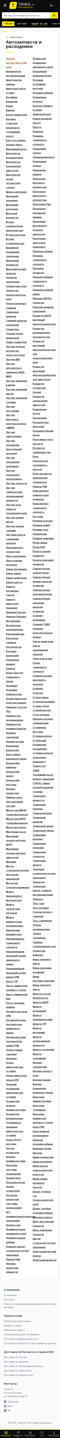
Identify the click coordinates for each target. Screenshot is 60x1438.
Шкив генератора (43, 1157)
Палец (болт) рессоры (13, 1141)
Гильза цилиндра (16, 303)
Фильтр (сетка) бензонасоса (42, 995)
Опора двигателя (16, 1075)
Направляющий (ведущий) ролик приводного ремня (16, 958)
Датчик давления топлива (16, 400)
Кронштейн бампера (13, 765)
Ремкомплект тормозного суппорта (41, 507)
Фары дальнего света (42, 961)
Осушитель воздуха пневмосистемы (15, 1105)
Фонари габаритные (40, 1064)
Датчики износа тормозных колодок (15, 538)
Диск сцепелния (16, 556)
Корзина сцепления (12, 735)
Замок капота (14, 582)
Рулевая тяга (40, 529)
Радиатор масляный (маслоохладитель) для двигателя (43, 373)
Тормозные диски (43, 830)
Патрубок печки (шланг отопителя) (15, 1186)
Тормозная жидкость (39, 798)
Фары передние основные (42, 970)
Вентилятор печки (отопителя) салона (13, 181)
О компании (10, 1295)
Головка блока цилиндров (14, 335)
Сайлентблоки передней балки (42, 592)
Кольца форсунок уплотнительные (16, 700)
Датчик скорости (16, 483)
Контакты (9, 1299)
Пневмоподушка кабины (15, 1240)
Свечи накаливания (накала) (40, 650)
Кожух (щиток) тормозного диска (14, 677)
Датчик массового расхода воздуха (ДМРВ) (16, 421)
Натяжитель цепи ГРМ (16, 1013)
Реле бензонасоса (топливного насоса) (40, 463)
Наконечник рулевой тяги (14, 932)
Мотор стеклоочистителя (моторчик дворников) (17, 872)
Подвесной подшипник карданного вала (43, 62)
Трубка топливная (39, 935)
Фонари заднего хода (42, 1073)
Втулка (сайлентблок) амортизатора (14, 226)
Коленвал (11, 685)
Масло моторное (16, 827)
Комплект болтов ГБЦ (16, 709)
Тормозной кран (42, 813)
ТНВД (36, 770)
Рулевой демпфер (43, 538)
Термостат (39, 766)
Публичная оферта (14, 1330)
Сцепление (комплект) (39, 759)
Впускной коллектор (12, 215)
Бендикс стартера (11, 121)
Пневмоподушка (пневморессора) (16, 1231)
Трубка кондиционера (41, 927)
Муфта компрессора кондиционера (14, 921)
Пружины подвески (38, 270)
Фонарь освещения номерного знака (43, 1088)
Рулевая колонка (43, 520)
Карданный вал (15, 634)
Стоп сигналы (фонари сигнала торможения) (43, 718)
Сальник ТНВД (41, 624)
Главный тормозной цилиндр (12, 312)
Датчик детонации (12, 408)
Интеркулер (13, 621)
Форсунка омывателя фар (42, 1099)
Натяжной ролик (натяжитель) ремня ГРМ (16, 1041)
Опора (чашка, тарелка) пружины (14, 1054)
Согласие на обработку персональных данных (30, 1343)
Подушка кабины (43, 92)
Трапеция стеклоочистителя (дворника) (43, 873)
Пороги (37, 127)
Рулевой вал (40, 534)
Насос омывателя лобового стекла (16, 987)
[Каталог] (5, 5)
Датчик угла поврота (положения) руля (16, 509)
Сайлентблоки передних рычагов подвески (41, 605)
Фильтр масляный (39, 1030)
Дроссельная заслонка (14, 562)
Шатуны (37, 1153)
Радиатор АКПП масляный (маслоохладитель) (43, 319)
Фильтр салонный (43, 1049)
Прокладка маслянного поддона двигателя (40, 228)
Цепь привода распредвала (41, 1133)
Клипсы (10, 668)
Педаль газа (13, 1225)
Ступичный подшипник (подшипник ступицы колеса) (43, 747)
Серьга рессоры (42, 658)
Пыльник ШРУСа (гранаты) (42, 300)
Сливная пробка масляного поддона (42, 680)
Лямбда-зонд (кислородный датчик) (14, 801)
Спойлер (38, 688)
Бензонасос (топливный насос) (13, 131)
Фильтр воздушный (39, 1008)
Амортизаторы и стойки (16, 90)
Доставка (22, 24)
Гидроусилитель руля (16, 297)
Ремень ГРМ (40, 486)
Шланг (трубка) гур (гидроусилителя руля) (43, 1198)
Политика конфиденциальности (21, 1339)
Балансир (11, 101)
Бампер (10, 110)
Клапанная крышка (12, 661)
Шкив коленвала (42, 1161)
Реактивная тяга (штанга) (43, 441)
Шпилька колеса (42, 1217)
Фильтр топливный (39, 1056)
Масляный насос (16, 831)
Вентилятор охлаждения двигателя (13, 166)
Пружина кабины (43, 251)
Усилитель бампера (39, 952)
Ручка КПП (39, 547)
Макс (10, 1406)
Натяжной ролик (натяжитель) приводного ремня (16, 1026)
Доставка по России (15, 1357)
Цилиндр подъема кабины (43, 1142)
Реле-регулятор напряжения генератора (42, 477)
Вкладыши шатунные (12, 206)
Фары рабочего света (42, 987)
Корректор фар (15, 741)
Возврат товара (13, 1325)
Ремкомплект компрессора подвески (41, 495)
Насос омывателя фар (16, 996)
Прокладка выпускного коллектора (40, 195)
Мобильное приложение (17, 1321)
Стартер (38, 693)
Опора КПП (12, 1080)
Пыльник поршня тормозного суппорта (43, 281)
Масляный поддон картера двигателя (15, 853)
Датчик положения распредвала (14, 474)
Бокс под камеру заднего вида (16, 142)
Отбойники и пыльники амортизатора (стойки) (14, 1129)
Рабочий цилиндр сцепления (43, 309)
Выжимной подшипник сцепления (12, 251)
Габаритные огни (16, 286)
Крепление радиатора (12, 748)
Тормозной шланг (43, 826)
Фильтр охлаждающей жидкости (41, 1041)
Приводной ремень (39, 172)
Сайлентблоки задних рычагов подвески (42, 581)
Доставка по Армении (16, 1361)
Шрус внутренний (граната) (43, 1223)
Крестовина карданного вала (16, 756)
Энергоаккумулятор (43, 1260)
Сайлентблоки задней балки (41, 570)
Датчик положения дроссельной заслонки (14, 447)
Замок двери (13, 573)
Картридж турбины (12, 640)
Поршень (38, 131)
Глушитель (12, 329)
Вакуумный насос (16, 149)
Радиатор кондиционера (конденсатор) (41, 332)
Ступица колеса (42, 736)
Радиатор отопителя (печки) (39, 387)
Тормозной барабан (39, 806)
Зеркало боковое (16, 616)
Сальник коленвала (39, 617)
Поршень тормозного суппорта (40, 140)
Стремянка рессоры (39, 729)
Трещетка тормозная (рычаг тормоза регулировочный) (43, 888)
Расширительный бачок (43, 433)
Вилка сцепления (16, 192)
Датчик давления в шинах (16, 382)
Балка (9, 106)
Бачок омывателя (16, 114)
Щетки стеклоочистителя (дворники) (43, 1242)
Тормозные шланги (39, 862)
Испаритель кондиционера (14, 627)
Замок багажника (16, 569)
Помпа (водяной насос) (42, 120)
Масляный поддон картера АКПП (15, 840)
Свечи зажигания (43, 641)
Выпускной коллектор (12, 262)
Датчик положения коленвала (12, 461)
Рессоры (38, 516)
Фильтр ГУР (39, 1024)
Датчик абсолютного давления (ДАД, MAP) (15, 370)
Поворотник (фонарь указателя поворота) (13, 1265)
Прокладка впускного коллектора (40, 182)
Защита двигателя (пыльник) (12, 603)
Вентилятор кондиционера (14, 155)
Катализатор (14, 647)
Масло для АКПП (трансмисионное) (17, 820)
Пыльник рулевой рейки (43, 291)
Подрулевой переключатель (42, 73)
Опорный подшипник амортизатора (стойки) (14, 1090)
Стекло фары (40, 697)
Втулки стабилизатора (15, 241)
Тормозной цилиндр (39, 819)
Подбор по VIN (39, 24)
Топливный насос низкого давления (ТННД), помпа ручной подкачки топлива (43, 783)
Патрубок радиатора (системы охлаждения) (14, 1201)
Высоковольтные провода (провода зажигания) (16, 275)
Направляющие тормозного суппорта (15, 943)
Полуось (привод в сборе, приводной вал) (43, 110)
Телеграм (12, 1401)
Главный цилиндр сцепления (16, 322)
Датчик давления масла (16, 391)
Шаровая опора (42, 1148)
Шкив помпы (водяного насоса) (40, 1183)
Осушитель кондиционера (14, 1116)
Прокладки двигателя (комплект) (39, 242)
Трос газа (38, 903)
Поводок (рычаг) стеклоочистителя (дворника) (17, 1250)
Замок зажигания (16, 577)
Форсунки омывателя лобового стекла (43, 1118)
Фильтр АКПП (40, 1002)
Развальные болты (40, 411)
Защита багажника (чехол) (12, 590)
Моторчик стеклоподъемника (17, 885)
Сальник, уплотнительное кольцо (42, 632)
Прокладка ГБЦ (42, 204)
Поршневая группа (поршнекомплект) (43, 153)
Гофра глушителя (16, 342)
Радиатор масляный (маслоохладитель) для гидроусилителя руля (43, 352)
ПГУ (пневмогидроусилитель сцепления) (17, 1216)
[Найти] (54, 15)
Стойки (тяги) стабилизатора (42, 708)
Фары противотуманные (43, 978)
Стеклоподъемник (43, 701)
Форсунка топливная (39, 1107)
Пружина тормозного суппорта (40, 260)
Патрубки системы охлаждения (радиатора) (13, 1171)
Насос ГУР (12, 981)
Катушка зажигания (12, 653)
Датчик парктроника (13, 434)
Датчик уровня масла (15, 519)
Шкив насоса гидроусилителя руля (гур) (42, 1170)
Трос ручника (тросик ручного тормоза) (42, 912)
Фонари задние (42, 1079)
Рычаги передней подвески (43, 562)
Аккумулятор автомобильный (15, 73)
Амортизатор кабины (14, 82)
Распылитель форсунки (41, 424)
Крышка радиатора (12, 790)
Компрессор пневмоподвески (16, 726)
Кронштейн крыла (13, 773)
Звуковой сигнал (16, 612)
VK (8, 1410)
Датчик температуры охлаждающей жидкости (14, 494)
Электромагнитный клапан (43, 1253)
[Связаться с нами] (52, 5)
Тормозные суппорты (39, 854)
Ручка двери (40, 542)
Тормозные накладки (39, 845)
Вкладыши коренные (12, 198)
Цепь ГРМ (38, 1127)
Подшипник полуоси (39, 99)
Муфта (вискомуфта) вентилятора (14, 895)
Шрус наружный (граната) (42, 1232)
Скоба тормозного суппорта (40, 667)
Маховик (11, 861)
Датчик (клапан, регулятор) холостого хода (15, 350)
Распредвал (40, 418)
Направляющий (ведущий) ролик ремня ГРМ (16, 972)
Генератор (12, 290)
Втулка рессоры (15, 234)
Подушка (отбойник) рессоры (39, 84)
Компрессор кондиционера (14, 717)
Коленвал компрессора (14, 692)
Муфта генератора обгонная (13, 908)
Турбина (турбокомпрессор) (43, 944)
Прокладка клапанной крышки (39, 212)
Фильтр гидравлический (42, 1017)
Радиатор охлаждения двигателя (40, 400)
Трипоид (38, 899)
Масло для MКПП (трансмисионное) (17, 812)
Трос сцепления (42, 920)
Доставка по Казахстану (18, 1370)
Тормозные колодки (39, 837)
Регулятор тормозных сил (42, 450)
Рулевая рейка (41, 525)
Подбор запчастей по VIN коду (16, 62)
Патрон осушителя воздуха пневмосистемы (15, 1154)
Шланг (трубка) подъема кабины (43, 1210)
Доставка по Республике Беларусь (23, 1366)
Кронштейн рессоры (13, 782)
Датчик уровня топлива (15, 528)
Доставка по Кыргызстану (18, 1375)
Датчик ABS (13, 359)
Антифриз (11, 97)
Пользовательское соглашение (21, 1334)
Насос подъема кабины (15, 1005)
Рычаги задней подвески (41, 553)
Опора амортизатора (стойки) (14, 1066)
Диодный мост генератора (15, 549)
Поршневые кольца (39, 163)
